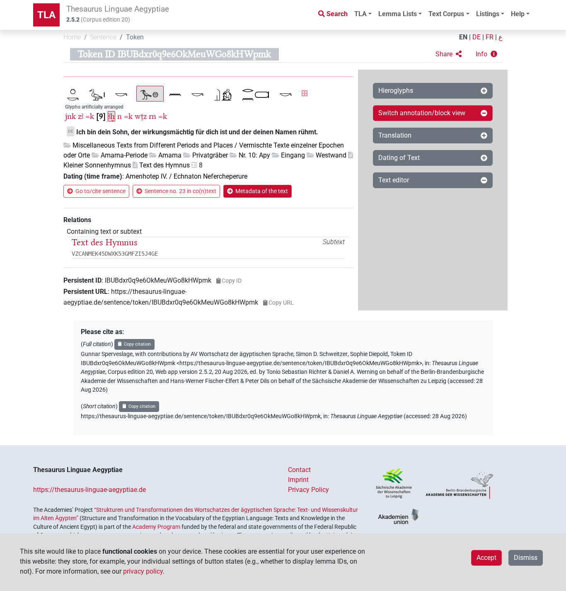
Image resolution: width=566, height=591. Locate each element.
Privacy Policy (308, 490)
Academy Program (156, 526)
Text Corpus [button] (446, 14)
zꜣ (80, 116)
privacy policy (143, 571)
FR (489, 37)
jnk (70, 116)
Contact (299, 470)
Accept (486, 558)
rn (152, 116)
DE (476, 37)
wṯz (141, 116)
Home (72, 37)
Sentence (103, 37)
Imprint (298, 480)
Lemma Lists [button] (397, 14)
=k (89, 116)
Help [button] (518, 14)
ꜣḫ (111, 116)
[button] (448, 54)
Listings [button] (487, 14)
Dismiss (525, 558)
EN (463, 37)
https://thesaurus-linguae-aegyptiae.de (89, 490)
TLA (46, 15)
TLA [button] (360, 14)
